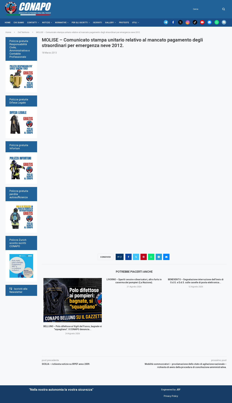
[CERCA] (223, 9)
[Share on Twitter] (136, 257)
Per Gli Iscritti (80, 22)
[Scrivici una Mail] (209, 23)
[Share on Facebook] (128, 257)
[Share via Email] (166, 257)
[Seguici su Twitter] (180, 23)
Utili (134, 22)
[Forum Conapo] (224, 23)
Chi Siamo (19, 22)
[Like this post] (120, 257)
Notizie (46, 22)
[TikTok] (195, 23)
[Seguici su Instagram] (187, 23)
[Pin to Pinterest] (143, 257)
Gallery (109, 22)
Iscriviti (97, 22)
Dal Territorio (23, 32)
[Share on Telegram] (159, 257)
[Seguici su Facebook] (173, 23)
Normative (60, 22)
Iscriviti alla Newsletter (18, 290)
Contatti (32, 22)
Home (7, 22)
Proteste (124, 22)
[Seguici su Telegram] (166, 23)
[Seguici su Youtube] (202, 23)
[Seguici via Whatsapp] (217, 23)
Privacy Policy (171, 396)
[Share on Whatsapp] (151, 257)
